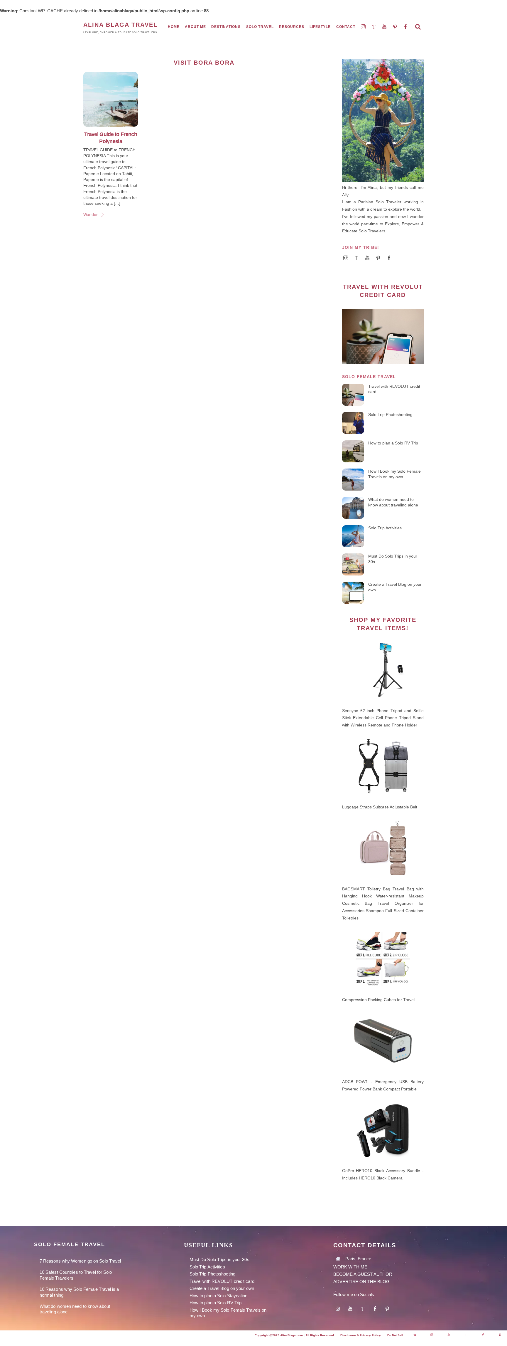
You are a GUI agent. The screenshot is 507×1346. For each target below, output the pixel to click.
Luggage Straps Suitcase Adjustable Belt (379, 807)
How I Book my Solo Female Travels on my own (394, 474)
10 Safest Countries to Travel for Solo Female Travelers (76, 1275)
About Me (195, 27)
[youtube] (385, 27)
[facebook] (406, 27)
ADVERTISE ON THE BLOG (361, 1281)
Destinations (226, 27)
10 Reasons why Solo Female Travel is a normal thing (79, 1292)
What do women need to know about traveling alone (393, 502)
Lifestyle (320, 27)
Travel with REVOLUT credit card (394, 389)
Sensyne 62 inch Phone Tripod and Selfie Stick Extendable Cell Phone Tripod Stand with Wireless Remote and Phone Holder (383, 718)
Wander (90, 214)
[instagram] (364, 27)
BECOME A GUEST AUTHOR (362, 1274)
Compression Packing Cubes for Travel (378, 999)
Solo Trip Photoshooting (390, 414)
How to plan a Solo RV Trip (393, 443)
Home (174, 27)
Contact (345, 27)
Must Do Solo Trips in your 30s (392, 559)
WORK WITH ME (351, 1266)
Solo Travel (260, 27)
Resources (291, 27)
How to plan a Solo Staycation (219, 1295)
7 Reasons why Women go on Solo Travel (80, 1260)
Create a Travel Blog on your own (395, 587)
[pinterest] (395, 27)
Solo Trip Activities (385, 528)
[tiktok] (374, 27)
